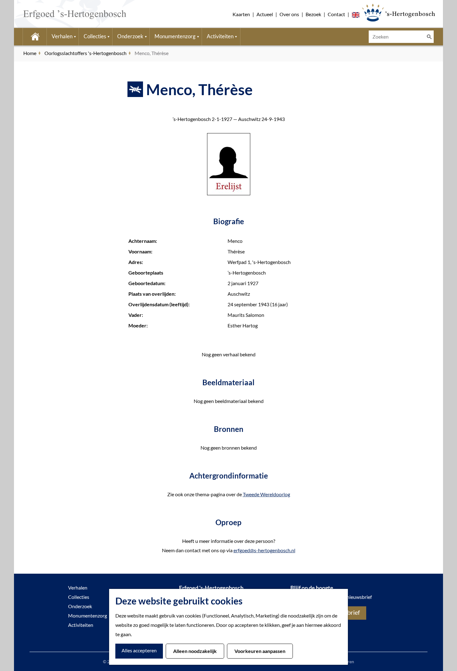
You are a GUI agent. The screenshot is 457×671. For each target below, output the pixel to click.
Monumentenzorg (87, 615)
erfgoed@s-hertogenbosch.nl (264, 550)
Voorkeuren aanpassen (259, 651)
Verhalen (77, 587)
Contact (336, 14)
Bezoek (313, 14)
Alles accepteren (139, 650)
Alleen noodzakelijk (195, 651)
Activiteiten (80, 625)
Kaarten (241, 14)
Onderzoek (80, 606)
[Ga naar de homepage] (65, 14)
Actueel (264, 14)
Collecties (78, 597)
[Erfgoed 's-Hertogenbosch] (398, 12)
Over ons (289, 14)
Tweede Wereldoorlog (266, 494)
